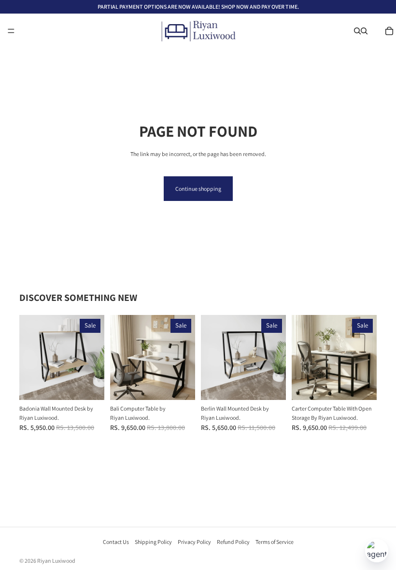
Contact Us (116, 541)
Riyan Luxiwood (56, 560)
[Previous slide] (30, 357)
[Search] (357, 31)
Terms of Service (274, 541)
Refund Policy (233, 541)
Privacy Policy (194, 541)
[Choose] (89, 385)
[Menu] (11, 31)
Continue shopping (198, 188)
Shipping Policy (153, 541)
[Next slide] (93, 357)
